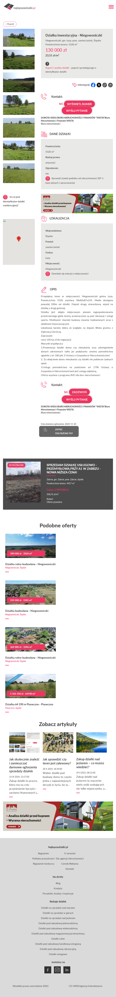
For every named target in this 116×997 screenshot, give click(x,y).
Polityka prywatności (43, 858)
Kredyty (58, 888)
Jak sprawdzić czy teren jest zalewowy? (57, 761)
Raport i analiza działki (57, 67)
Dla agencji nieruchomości (70, 858)
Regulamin (43, 853)
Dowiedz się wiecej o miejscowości (70, 273)
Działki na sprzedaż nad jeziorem (58, 918)
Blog (58, 883)
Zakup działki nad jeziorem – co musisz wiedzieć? (90, 763)
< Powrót (9, 24)
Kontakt (70, 868)
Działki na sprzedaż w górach (58, 912)
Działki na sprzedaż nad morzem (58, 907)
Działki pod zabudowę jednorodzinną (58, 923)
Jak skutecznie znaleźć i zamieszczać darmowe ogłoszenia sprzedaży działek (24, 765)
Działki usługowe (58, 954)
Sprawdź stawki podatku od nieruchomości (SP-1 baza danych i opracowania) (74, 180)
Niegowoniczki (53, 40)
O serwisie (69, 853)
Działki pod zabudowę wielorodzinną (58, 928)
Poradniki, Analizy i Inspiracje (58, 893)
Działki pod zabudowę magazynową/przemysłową (58, 933)
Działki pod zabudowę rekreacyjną (58, 948)
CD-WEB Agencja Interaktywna (85, 985)
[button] (19, 239)
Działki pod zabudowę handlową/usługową (58, 943)
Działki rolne (58, 938)
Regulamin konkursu (43, 863)
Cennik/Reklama (69, 863)
